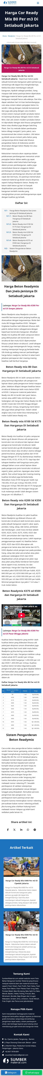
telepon (11, 1072)
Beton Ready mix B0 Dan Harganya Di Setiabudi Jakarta (22, 218)
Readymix (11, 36)
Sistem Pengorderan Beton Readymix (20, 249)
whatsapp (33, 1072)
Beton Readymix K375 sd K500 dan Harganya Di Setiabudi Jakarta (22, 243)
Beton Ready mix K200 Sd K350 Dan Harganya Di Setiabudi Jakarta (23, 235)
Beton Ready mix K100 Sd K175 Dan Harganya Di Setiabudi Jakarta (23, 227)
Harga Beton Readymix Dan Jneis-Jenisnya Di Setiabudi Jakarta (23, 211)
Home (4, 36)
